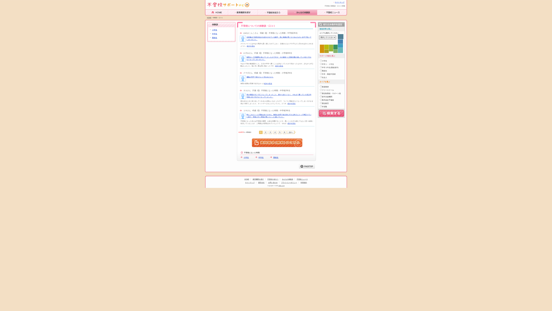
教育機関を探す (236, 17)
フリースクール (328, 90)
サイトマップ (339, 2)
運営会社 (261, 182)
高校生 (275, 158)
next (291, 132)
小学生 (246, 158)
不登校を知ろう (266, 17)
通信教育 (325, 103)
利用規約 (304, 182)
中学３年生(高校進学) (330, 68)
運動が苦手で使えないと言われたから (260, 77)
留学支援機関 (327, 97)
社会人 (324, 77)
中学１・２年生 (328, 64)
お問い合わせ (273, 182)
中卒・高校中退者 (329, 74)
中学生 (261, 158)
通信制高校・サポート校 (331, 93)
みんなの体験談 (295, 17)
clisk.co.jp (281, 185)
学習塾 (324, 107)
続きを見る (251, 46)
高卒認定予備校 (328, 100)
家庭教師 (325, 87)
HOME (208, 17)
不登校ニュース (325, 17)
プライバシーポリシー (289, 182)
